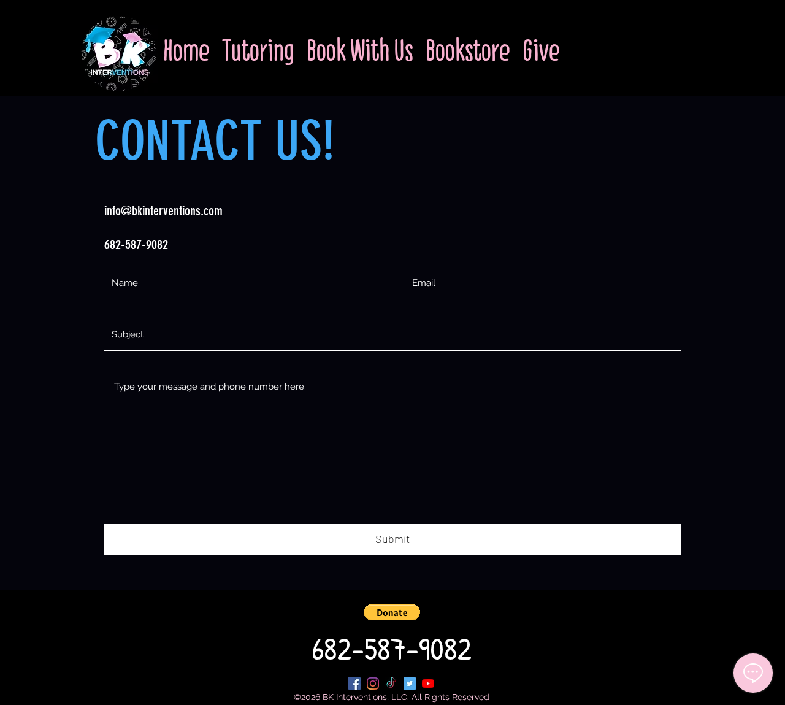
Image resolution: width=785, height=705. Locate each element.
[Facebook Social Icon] (354, 683)
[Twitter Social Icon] (410, 683)
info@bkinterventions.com (163, 210)
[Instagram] (373, 683)
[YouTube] (428, 683)
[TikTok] (391, 683)
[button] (392, 612)
